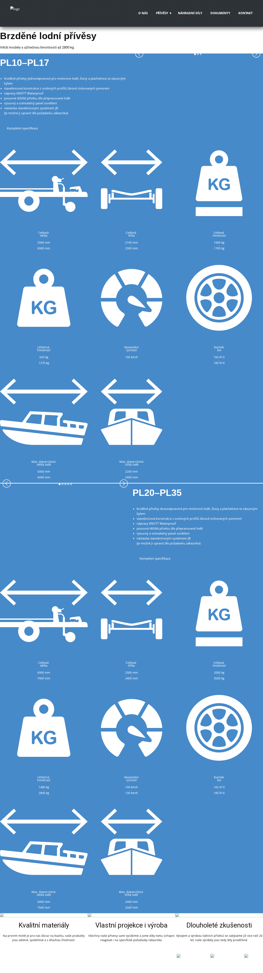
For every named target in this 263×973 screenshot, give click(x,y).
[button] (139, 53)
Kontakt (245, 13)
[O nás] (31, 13)
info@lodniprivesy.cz (246, 963)
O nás (143, 13)
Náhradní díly (190, 13)
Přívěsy (162, 13)
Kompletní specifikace (22, 128)
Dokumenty (220, 13)
